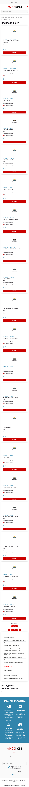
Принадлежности (8, 666)
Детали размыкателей (9, 642)
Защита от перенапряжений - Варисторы (13, 648)
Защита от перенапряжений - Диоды (12, 650)
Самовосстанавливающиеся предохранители (10, 669)
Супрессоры (7, 673)
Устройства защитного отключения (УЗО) (13, 678)
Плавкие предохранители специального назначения (13, 663)
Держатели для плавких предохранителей (14, 640)
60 (17, 625)
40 (14, 625)
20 (11, 625)
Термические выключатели (10, 675)
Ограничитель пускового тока (11, 659)
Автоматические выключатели (11, 635)
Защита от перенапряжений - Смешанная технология (14, 654)
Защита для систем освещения (11, 645)
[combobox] (14, 11)
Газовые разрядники (9, 637)
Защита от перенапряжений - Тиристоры (13, 657)
